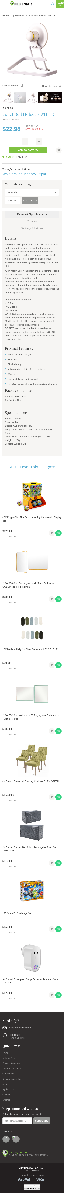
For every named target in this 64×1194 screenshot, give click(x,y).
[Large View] (8, 97)
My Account (8, 1089)
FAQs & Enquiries (17, 1038)
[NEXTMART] (21, 2)
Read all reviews (11, 119)
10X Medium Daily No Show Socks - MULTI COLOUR (30, 649)
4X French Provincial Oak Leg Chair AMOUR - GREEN (30, 781)
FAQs (5, 1053)
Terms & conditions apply (32, 1175)
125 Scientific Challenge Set (17, 913)
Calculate (30, 200)
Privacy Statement (11, 1063)
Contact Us (7, 1094)
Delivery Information (11, 1079)
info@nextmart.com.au (20, 1027)
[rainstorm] (32, 1187)
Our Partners (8, 1073)
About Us (6, 1084)
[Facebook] (6, 1139)
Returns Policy (9, 1058)
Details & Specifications (32, 214)
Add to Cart (26, 150)
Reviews (32, 221)
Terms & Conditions (11, 1068)
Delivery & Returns (32, 228)
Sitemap (6, 1100)
